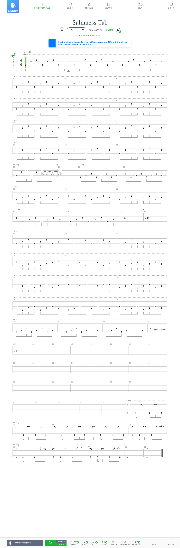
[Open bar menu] (68, 70)
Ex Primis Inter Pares (90, 35)
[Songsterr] (13, 6)
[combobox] (76, 29)
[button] (13, 55)
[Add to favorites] (62, 29)
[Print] (118, 30)
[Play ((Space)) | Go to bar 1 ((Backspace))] (50, 543)
